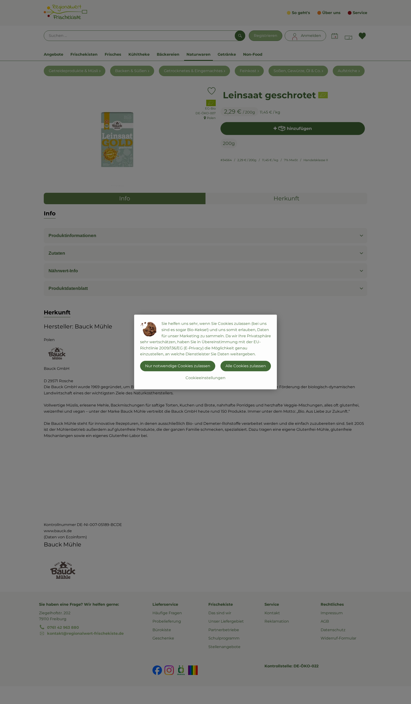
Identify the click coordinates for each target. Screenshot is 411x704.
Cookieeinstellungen (205, 378)
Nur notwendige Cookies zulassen (177, 366)
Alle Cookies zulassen (245, 366)
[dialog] (205, 352)
